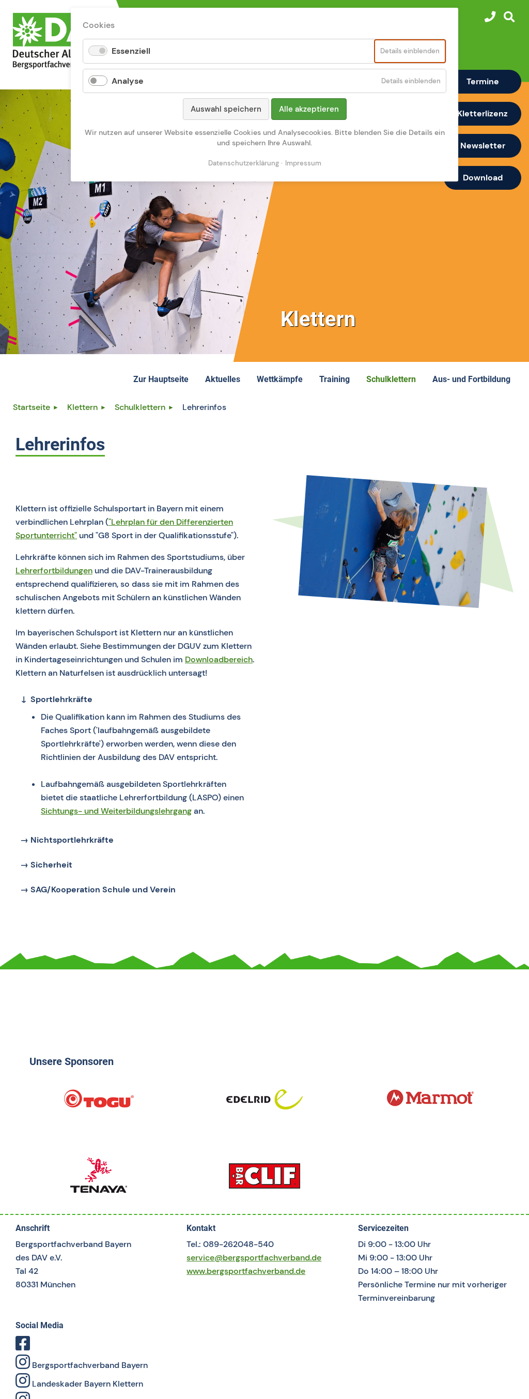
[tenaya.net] (98, 1179)
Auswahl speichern (226, 109)
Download (483, 178)
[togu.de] (98, 1102)
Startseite (31, 407)
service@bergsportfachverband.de (253, 1257)
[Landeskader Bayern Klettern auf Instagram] (22, 1383)
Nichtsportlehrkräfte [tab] (71, 839)
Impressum (303, 163)
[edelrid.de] (264, 1102)
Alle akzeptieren (309, 109)
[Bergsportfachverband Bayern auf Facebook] (22, 1346)
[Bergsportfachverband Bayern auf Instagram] (22, 1365)
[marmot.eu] (430, 1102)
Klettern (82, 407)
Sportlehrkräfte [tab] (60, 699)
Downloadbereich (219, 659)
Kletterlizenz (482, 114)
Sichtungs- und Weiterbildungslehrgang (116, 810)
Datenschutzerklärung (243, 163)
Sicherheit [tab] (50, 864)
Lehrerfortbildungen (53, 570)
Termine (482, 82)
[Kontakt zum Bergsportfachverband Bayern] (490, 17)
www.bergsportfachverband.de (245, 1271)
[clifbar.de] (264, 1179)
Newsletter (482, 146)
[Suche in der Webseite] (509, 17)
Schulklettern (140, 407)
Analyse (128, 80)
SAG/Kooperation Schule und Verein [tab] (102, 889)
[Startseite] (60, 40)
